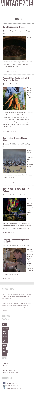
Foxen (25, 144)
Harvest (6, 31)
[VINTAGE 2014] (17, 4)
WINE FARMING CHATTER (13, 388)
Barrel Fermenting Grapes (13, 26)
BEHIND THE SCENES (12, 385)
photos (14, 84)
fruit (28, 144)
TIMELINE (6, 363)
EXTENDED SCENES (9, 370)
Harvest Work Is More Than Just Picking (16, 189)
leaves (4, 351)
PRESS (5, 365)
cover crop (4, 332)
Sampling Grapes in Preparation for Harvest (16, 240)
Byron (13, 31)
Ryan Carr (22, 245)
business (5, 328)
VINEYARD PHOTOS (8, 368)
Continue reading (9, 71)
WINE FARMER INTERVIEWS (11, 372)
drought (5, 336)
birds (4, 324)
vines (4, 355)
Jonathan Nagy (25, 31)
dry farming (5, 341)
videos (3, 33)
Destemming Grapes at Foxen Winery (15, 138)
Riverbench (19, 84)
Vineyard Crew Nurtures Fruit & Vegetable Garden (16, 78)
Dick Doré (14, 144)
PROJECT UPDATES (11, 383)
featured (17, 31)
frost (4, 345)
